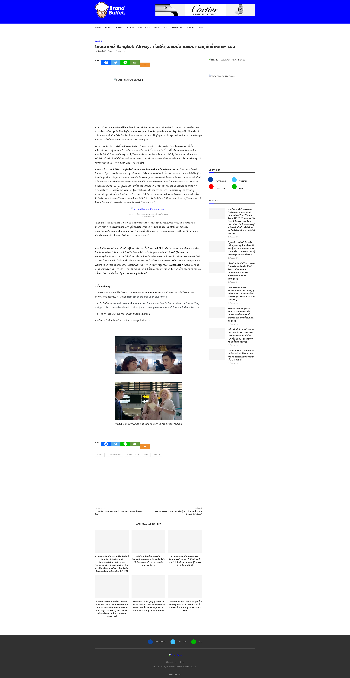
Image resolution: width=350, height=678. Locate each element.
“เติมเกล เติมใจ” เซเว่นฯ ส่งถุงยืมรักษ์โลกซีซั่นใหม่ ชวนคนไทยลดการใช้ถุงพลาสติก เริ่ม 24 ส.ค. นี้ (241, 355)
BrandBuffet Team (104, 51)
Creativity (144, 27)
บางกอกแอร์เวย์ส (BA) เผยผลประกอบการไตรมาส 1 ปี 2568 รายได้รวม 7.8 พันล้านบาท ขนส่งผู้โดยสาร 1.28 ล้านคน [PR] (184, 561)
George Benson (133, 455)
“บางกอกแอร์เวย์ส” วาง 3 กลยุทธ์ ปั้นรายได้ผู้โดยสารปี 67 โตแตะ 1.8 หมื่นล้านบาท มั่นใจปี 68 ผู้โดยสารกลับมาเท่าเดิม (185, 606)
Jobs (201, 27)
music (146, 455)
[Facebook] (106, 62)
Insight (130, 27)
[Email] (135, 62)
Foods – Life (160, 27)
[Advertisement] (148, 481)
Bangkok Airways (114, 455)
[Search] (253, 28)
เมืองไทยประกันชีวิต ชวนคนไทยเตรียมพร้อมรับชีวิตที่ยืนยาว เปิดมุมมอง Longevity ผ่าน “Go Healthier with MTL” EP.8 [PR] (241, 271)
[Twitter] (115, 62)
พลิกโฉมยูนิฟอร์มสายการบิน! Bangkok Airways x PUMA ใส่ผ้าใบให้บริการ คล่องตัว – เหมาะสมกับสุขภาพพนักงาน (148, 561)
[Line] (125, 62)
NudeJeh (157, 455)
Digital (118, 27)
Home (98, 27)
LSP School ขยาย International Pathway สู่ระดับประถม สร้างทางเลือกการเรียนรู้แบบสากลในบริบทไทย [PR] (241, 293)
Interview (176, 27)
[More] (146, 62)
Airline (100, 455)
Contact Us (171, 662)
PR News (190, 27)
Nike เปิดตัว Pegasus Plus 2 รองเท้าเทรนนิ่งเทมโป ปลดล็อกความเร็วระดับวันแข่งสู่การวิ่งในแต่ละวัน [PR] (241, 314)
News (108, 27)
